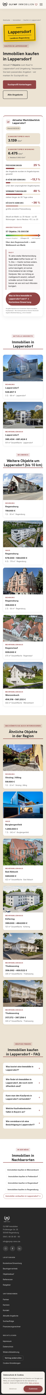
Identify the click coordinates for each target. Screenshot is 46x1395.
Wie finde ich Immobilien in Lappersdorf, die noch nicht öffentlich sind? (19, 1082)
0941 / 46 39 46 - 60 (11, 1237)
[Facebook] (12, 1248)
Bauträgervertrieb (10, 1269)
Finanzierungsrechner (12, 1327)
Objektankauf (8, 1274)
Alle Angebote (15, 94)
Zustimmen (33, 1389)
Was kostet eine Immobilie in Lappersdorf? (19, 1068)
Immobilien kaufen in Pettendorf (23, 1176)
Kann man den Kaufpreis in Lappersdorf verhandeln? (19, 1097)
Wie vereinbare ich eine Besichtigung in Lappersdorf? (20, 1123)
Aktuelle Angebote (10, 1316)
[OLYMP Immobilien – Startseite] (23, 1219)
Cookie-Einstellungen (11, 1363)
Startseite (6, 20)
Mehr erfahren (34, 1383)
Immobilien (17, 20)
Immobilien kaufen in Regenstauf (23, 1183)
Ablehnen (13, 1389)
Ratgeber (7, 1285)
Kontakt (6, 1310)
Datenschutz (8, 1347)
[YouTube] (19, 1248)
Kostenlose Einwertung (12, 1263)
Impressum (7, 1341)
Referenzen (8, 1279)
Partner (6, 1299)
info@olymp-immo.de (11, 1241)
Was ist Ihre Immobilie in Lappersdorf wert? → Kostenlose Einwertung (20, 298)
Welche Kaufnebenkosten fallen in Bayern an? (18, 1110)
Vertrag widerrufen (13, 1358)
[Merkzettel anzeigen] (36, 4)
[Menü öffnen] (41, 4)
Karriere (6, 1305)
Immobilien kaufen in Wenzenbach (23, 1170)
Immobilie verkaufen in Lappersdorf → (23, 1196)
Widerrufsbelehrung (11, 1352)
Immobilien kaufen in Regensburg (23, 1189)
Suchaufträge (8, 1321)
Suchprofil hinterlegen (19, 84)
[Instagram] (5, 1248)
